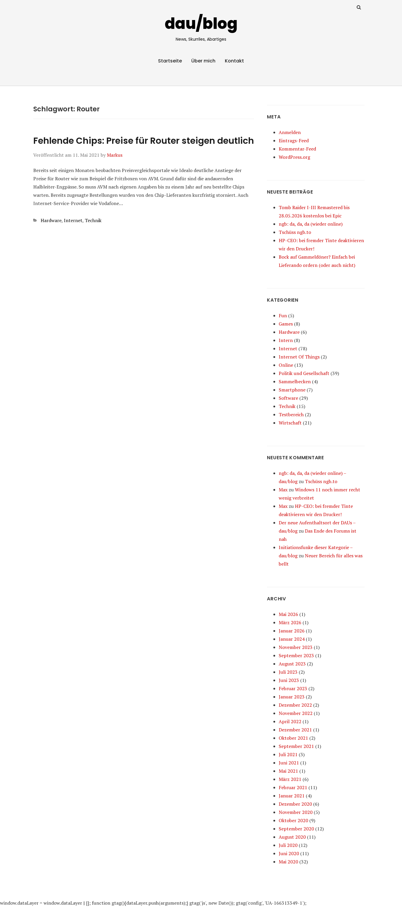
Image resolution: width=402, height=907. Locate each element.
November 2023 (296, 647)
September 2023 (296, 655)
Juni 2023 (289, 680)
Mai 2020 (288, 861)
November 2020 (296, 812)
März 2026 (290, 622)
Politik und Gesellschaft (304, 373)
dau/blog (201, 23)
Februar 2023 (293, 688)
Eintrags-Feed (294, 140)
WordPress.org (294, 157)
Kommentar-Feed (297, 149)
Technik (93, 220)
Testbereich (291, 414)
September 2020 (296, 828)
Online (286, 365)
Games (286, 323)
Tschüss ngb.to (295, 232)
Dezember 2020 (295, 804)
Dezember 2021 (295, 729)
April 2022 (290, 721)
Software (288, 398)
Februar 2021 (293, 787)
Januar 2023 (292, 696)
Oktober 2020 (293, 820)
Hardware (51, 220)
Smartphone (292, 389)
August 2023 (292, 663)
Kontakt (234, 60)
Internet (73, 220)
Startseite (170, 60)
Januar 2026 (292, 630)
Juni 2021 (289, 762)
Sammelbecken (295, 381)
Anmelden (290, 132)
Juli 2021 (288, 754)
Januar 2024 (292, 639)
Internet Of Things (299, 356)
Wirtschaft (290, 422)
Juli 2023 (288, 672)
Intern (286, 340)
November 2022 (296, 713)
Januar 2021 (292, 795)
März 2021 (290, 779)
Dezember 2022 (295, 705)
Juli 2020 (288, 845)
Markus (114, 155)
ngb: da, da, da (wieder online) (311, 224)
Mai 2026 (288, 614)
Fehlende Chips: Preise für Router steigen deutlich (143, 140)
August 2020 (292, 837)
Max (283, 489)
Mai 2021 (288, 771)
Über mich (203, 60)
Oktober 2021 (293, 738)
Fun (283, 315)
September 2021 (296, 746)
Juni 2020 (289, 853)
